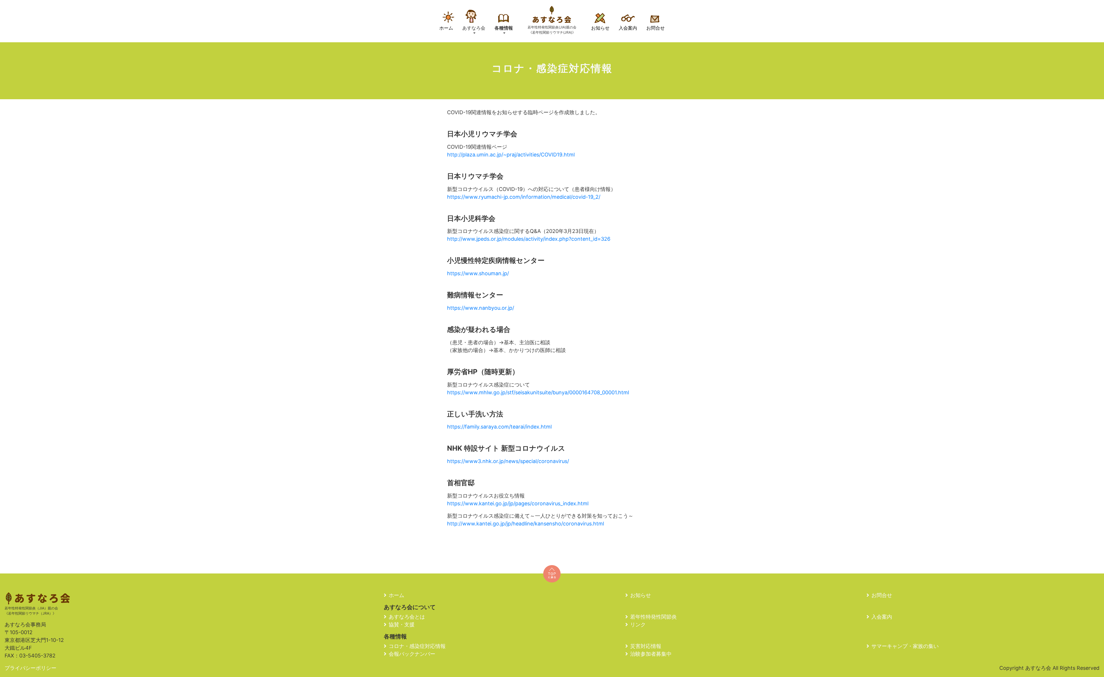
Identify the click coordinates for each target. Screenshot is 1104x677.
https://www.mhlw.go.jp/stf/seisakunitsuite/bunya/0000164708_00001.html (538, 392)
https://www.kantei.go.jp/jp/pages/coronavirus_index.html (518, 503)
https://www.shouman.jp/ (478, 273)
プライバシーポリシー (30, 668)
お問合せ (655, 28)
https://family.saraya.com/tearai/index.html (499, 427)
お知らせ (600, 28)
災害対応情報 (645, 646)
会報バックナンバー (412, 654)
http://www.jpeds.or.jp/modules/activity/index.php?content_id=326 (528, 239)
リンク (638, 624)
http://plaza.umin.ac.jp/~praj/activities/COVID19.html (511, 155)
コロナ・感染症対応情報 (417, 646)
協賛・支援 (402, 624)
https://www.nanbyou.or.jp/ (480, 308)
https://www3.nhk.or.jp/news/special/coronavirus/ (508, 461)
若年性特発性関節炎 (653, 617)
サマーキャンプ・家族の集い (905, 646)
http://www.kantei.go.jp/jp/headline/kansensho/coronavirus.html (525, 524)
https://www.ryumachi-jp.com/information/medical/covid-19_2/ (523, 197)
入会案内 (628, 28)
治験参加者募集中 (651, 654)
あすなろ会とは (407, 617)
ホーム (446, 28)
